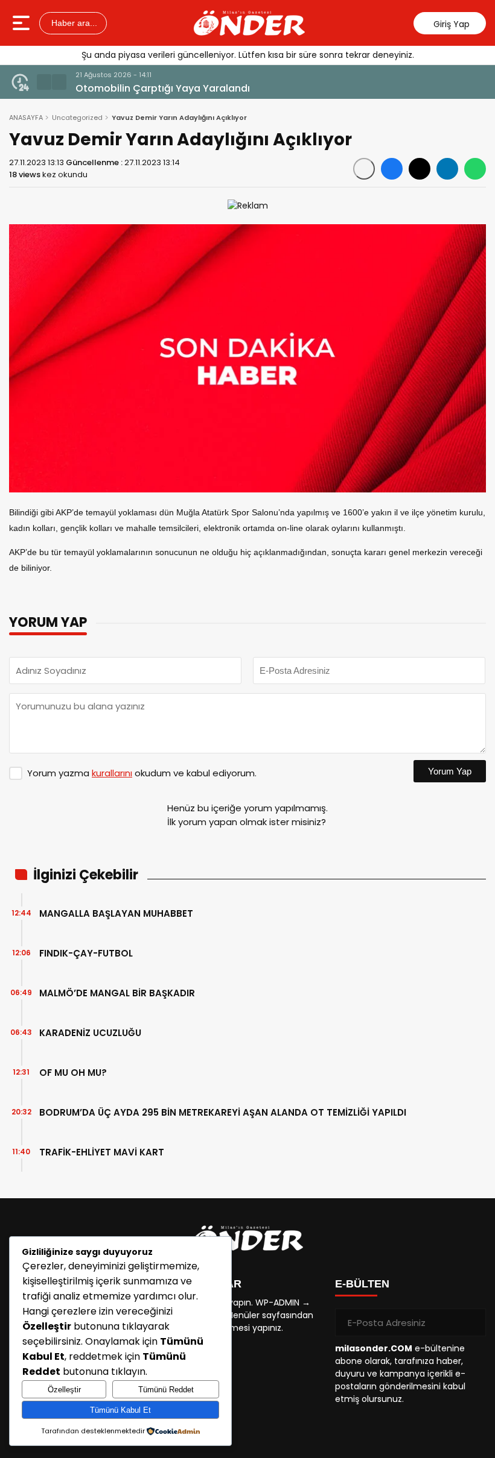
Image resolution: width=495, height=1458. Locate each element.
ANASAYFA (26, 117)
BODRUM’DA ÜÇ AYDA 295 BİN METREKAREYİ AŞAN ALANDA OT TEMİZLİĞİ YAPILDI (222, 1112)
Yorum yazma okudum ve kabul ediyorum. (142, 773)
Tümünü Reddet (166, 1389)
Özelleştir (64, 1389)
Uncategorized (77, 117)
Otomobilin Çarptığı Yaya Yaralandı (162, 88)
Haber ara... (73, 23)
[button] (44, 82)
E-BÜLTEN (362, 1284)
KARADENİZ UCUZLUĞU (90, 1032)
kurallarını (112, 773)
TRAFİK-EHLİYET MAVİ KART (101, 1152)
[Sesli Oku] (364, 169)
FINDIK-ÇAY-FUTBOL (86, 953)
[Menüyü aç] (22, 23)
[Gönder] (472, 1322)
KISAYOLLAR (206, 1284)
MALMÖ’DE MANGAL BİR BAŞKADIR (117, 993)
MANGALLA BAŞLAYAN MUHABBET (116, 913)
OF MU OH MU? (73, 1072)
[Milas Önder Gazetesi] (249, 23)
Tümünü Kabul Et (120, 1410)
